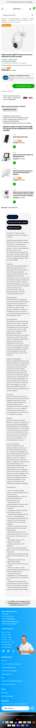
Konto (3, 689)
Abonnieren (32, 708)
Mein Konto (4, 692)
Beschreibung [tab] (12, 217)
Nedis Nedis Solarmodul (20, 137)
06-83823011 (12, 623)
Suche (32, 15)
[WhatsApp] (13, 651)
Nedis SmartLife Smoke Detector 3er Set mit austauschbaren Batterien (23, 172)
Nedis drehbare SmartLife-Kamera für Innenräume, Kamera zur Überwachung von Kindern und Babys (23, 193)
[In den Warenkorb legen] (14, 146)
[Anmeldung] (30, 9)
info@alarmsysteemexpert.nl (10, 621)
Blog (2, 677)
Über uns (4, 660)
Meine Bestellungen (7, 696)
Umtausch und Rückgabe (9, 671)
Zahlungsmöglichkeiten (8, 667)
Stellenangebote (6, 674)
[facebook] (8, 651)
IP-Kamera (25, 18)
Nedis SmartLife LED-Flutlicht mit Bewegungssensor (23, 155)
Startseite (4, 18)
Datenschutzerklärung (8, 684)
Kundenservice (6, 657)
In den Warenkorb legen (23, 86)
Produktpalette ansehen (2, 9)
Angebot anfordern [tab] (14, 227)
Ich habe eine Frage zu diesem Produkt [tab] (18, 222)
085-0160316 (11, 619)
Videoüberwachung (14, 18)
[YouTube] (3, 651)
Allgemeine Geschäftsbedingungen (12, 681)
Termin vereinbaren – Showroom (11, 664)
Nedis (14, 135)
